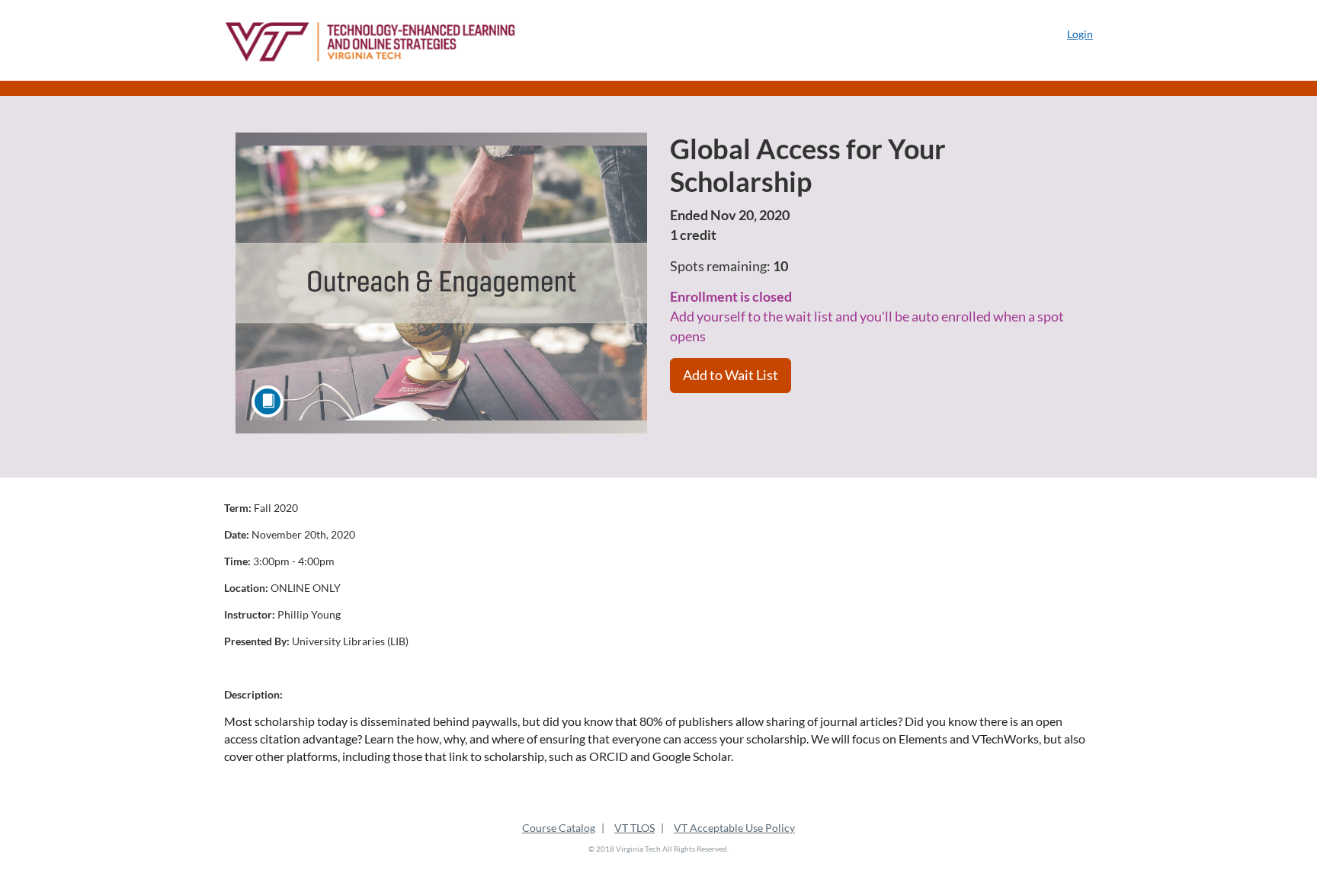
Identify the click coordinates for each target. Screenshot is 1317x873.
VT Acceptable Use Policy (734, 827)
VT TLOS (634, 827)
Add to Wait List (730, 374)
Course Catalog (558, 827)
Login (1080, 33)
